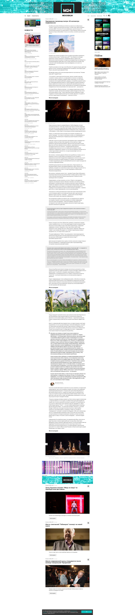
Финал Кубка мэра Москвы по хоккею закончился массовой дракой (31, 126)
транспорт (26, 63)
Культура (55, 19)
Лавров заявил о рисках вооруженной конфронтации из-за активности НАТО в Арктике (32, 115)
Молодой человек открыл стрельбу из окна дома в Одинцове (32, 169)
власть (26, 150)
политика (26, 53)
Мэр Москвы (27, 33)
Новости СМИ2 (44, 475)
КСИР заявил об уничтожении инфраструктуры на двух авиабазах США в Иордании (31, 51)
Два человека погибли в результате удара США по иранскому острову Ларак (32, 110)
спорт (31, 128)
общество (31, 94)
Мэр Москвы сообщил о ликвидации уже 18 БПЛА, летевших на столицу (32, 164)
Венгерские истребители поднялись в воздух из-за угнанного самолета (32, 181)
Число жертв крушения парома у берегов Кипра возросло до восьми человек (31, 175)
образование (27, 94)
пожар (31, 144)
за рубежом (30, 53)
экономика (30, 106)
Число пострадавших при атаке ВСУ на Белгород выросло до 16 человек (32, 121)
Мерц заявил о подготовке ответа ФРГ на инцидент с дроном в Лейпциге (32, 66)
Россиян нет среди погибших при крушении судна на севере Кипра (31, 132)
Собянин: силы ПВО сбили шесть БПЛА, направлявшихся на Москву (32, 57)
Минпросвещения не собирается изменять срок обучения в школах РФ (32, 93)
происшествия (31, 58)
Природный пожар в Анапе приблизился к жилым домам (32, 142)
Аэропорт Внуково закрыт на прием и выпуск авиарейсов (32, 77)
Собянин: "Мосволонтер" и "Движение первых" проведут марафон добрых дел (32, 45)
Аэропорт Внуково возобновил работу (32, 61)
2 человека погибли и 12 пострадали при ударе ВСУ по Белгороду (31, 154)
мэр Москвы (26, 58)
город (35, 58)
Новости (29, 30)
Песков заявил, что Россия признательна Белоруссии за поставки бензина (32, 147)
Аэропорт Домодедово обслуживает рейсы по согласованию (31, 72)
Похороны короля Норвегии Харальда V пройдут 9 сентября (32, 159)
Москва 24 (67, 15)
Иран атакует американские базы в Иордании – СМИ (31, 82)
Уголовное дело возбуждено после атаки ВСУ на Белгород (31, 137)
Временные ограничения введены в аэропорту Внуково (31, 88)
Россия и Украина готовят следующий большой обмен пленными (32, 98)
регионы (33, 144)
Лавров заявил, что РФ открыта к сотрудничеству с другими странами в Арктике (32, 103)
